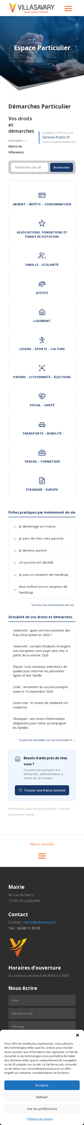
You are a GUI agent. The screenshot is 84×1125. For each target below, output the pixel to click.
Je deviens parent (30, 550)
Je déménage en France (34, 526)
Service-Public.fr (56, 137)
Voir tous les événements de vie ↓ (53, 605)
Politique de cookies (40, 1119)
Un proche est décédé (33, 562)
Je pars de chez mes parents (38, 538)
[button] (77, 1035)
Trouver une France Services (44, 790)
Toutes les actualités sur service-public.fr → (47, 740)
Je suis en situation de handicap (40, 574)
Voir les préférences (42, 1109)
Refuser (42, 1097)
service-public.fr (46, 809)
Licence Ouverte (24, 814)
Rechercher (62, 167)
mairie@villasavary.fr (40, 922)
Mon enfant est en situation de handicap (40, 589)
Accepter (42, 1085)
